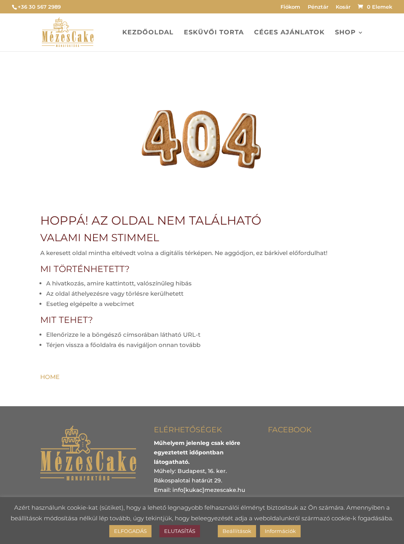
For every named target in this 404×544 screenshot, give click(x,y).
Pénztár (318, 7)
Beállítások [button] (237, 531)
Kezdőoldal (148, 33)
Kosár (343, 7)
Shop (345, 33)
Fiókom (290, 7)
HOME (50, 377)
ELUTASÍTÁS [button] (179, 531)
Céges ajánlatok (289, 33)
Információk (280, 531)
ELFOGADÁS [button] (130, 531)
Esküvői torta (214, 33)
